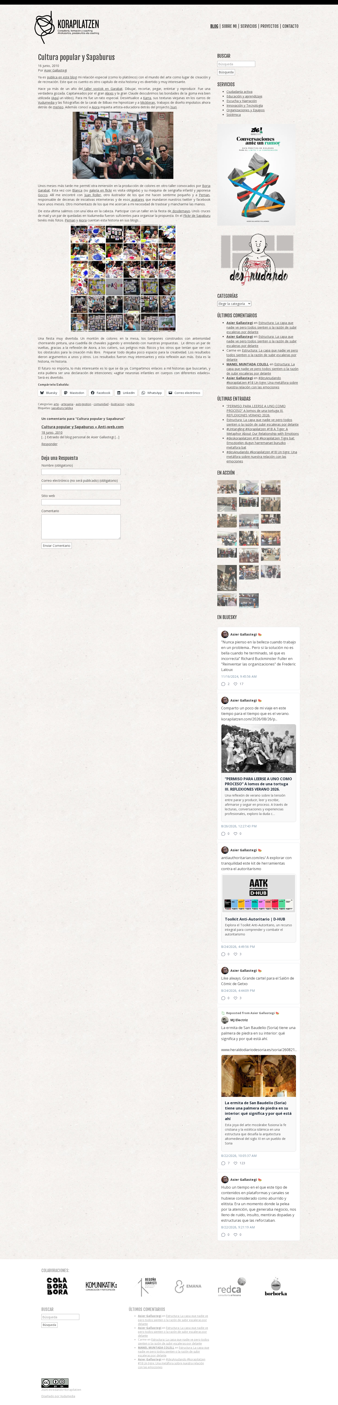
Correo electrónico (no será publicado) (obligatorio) (79, 480)
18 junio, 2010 (52, 432)
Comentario (50, 511)
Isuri (173, 107)
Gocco (43, 195)
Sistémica (233, 114)
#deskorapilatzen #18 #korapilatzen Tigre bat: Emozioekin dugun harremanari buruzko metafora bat (260, 443)
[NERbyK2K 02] (249, 538)
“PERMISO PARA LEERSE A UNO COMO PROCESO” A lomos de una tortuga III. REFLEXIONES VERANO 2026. (256, 410)
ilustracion (117, 404)
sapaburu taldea (62, 408)
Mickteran (147, 102)
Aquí (55, 98)
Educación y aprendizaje (244, 96)
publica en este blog (62, 77)
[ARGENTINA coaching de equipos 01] (227, 521)
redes (130, 404)
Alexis (109, 93)
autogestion (83, 404)
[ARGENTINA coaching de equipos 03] (271, 554)
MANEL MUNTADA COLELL (247, 364)
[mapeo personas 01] (227, 553)
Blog (214, 26)
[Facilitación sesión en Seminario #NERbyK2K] (271, 519)
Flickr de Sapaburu (196, 215)
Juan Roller (92, 195)
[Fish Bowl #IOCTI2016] (271, 538)
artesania (67, 404)
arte (56, 404)
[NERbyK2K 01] (227, 578)
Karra (147, 98)
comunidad (101, 404)
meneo (58, 107)
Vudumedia (46, 102)
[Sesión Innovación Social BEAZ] (271, 571)
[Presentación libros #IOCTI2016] (271, 487)
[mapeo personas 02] (249, 502)
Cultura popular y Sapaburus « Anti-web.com (82, 426)
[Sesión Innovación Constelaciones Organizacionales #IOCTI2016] (249, 555)
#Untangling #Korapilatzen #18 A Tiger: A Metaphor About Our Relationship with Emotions (262, 431)
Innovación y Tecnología (244, 105)
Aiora (96, 107)
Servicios (249, 26)
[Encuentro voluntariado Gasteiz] (249, 487)
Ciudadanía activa (239, 91)
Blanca (77, 190)
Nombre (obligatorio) (57, 465)
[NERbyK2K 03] (249, 572)
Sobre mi (229, 26)
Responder (49, 444)
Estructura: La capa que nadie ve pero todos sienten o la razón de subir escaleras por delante (261, 327)
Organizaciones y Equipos (245, 110)
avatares (137, 199)
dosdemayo (180, 211)
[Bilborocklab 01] (249, 600)
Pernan (204, 195)
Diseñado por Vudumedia (58, 1396)
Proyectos (270, 26)
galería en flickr (100, 190)
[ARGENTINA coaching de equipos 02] (271, 504)
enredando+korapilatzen (66, 27)
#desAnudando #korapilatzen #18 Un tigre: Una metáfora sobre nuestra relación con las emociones (262, 382)
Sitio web (48, 495)
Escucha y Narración (241, 101)
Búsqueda (226, 72)
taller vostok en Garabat (103, 88)
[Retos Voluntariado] (227, 486)
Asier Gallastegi (55, 70)
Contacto (290, 26)
